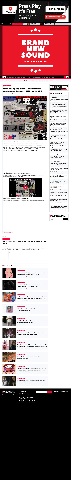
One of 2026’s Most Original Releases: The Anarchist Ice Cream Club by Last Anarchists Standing (32, 24)
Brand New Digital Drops (26, 77)
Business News (45, 77)
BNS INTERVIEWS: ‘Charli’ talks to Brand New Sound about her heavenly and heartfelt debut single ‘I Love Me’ (31, 273)
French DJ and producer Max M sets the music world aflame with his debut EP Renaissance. (31, 381)
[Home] (4, 77)
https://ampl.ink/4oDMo (8, 232)
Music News (17, 77)
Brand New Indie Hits (37, 77)
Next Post (4, 236)
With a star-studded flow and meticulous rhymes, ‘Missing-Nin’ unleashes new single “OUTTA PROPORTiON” (32, 285)
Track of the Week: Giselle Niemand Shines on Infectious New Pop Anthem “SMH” (46, 24)
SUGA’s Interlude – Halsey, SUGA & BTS (26, 308)
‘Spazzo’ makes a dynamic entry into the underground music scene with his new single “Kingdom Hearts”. (31, 333)
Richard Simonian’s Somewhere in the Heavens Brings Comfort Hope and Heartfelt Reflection (58, 186)
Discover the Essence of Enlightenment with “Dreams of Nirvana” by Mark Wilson (30, 357)
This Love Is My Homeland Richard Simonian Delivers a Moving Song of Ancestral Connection (57, 181)
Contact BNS (51, 77)
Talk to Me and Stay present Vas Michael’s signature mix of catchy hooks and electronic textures (58, 176)
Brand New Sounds (10, 77)
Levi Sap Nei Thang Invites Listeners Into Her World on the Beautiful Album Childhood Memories (58, 165)
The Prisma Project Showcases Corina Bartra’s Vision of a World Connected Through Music (58, 124)
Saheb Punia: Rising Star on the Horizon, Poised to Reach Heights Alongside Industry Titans (30, 321)
